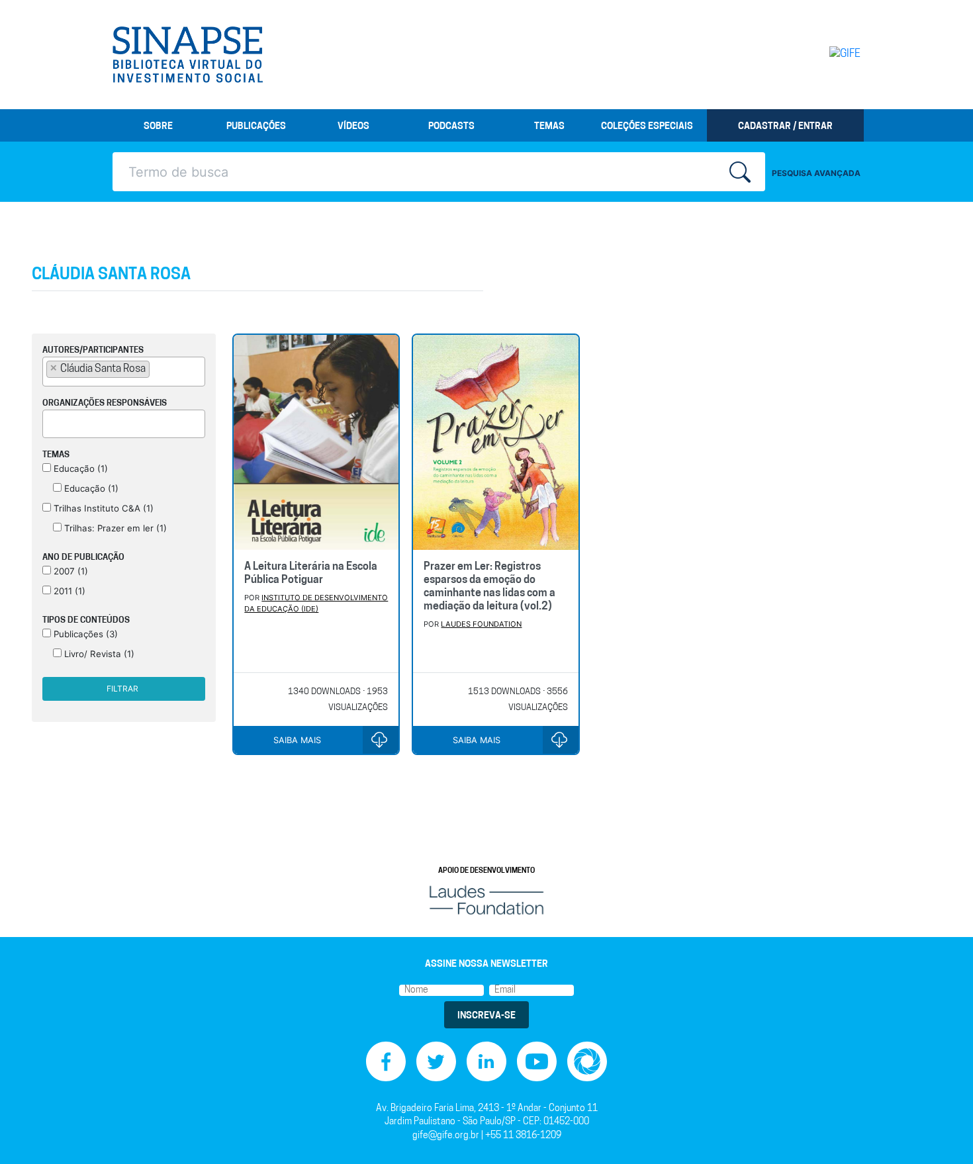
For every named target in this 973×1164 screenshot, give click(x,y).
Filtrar (122, 689)
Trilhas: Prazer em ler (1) (114, 528)
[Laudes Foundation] (486, 900)
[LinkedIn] (486, 1061)
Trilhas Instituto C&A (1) (102, 508)
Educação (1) (79, 468)
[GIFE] (817, 54)
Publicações (256, 127)
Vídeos (353, 127)
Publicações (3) (84, 634)
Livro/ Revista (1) (98, 654)
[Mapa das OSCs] (587, 1061)
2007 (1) (69, 571)
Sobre (158, 127)
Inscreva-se (486, 1016)
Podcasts (451, 127)
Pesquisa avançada (816, 173)
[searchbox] (157, 369)
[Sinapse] (188, 55)
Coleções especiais (647, 127)
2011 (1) (68, 591)
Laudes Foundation (481, 624)
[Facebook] (386, 1061)
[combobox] (123, 371)
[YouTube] (537, 1061)
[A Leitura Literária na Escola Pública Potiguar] (316, 443)
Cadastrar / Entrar (785, 127)
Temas (549, 127)
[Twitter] (436, 1061)
